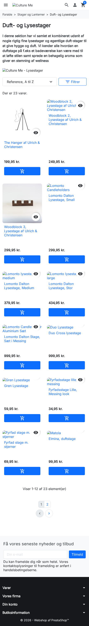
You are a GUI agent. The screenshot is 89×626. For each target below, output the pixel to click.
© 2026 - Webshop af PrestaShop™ (44, 620)
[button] (66, 5)
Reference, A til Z (30, 81)
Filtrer (72, 81)
